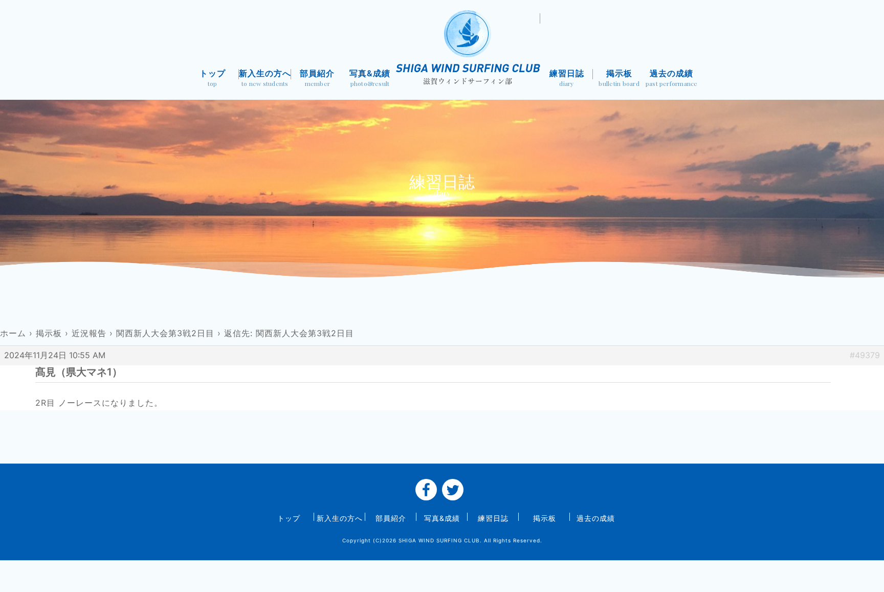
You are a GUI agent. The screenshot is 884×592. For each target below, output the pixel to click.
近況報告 (89, 333)
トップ (213, 78)
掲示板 (619, 78)
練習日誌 (566, 78)
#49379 (865, 355)
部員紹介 (317, 78)
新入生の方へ (265, 78)
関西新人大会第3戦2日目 (165, 333)
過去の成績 (672, 78)
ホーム (13, 333)
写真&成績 (369, 78)
